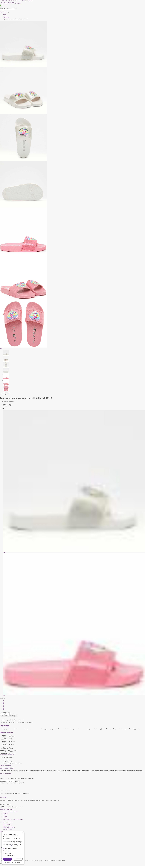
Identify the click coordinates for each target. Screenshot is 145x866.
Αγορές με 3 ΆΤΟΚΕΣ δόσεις (8, 2)
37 (3, 709)
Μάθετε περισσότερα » (5, 765)
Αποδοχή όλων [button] (8, 859)
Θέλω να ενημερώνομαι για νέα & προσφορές (12, 783)
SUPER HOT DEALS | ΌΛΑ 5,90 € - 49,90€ (13, 819)
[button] (0, 865)
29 (3, 700)
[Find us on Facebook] (3, 785)
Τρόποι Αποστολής (7, 826)
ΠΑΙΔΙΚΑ (5, 816)
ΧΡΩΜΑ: (2, 408)
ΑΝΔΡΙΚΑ (5, 815)
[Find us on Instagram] (3, 787)
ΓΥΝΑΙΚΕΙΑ (5, 813)
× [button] (22, 833)
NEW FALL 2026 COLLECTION (10, 812)
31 (3, 702)
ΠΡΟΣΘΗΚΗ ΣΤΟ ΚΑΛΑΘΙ (8, 715)
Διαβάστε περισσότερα (15, 845)
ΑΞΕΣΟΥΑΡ (5, 818)
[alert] (13, 847)
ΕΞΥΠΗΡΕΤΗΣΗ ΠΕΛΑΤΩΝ (6, 822)
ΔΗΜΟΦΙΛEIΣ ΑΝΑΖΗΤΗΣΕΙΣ (7, 809)
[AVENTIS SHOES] (72, 5)
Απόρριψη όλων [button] (18, 859)
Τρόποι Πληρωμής (7, 824)
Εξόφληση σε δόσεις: (5, 712)
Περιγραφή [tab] (4, 726)
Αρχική (4, 14)
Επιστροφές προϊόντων (9, 827)
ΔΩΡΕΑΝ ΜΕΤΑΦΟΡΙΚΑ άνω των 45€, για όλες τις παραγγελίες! (16, 0)
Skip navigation (4, 12)
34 (3, 705)
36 (3, 708)
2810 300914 (3, 797)
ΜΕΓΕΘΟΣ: (2, 698)
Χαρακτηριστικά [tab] (6, 732)
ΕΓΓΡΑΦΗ (17, 781)
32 (3, 703)
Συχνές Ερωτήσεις (7, 829)
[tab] (7, 755)
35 (3, 706)
